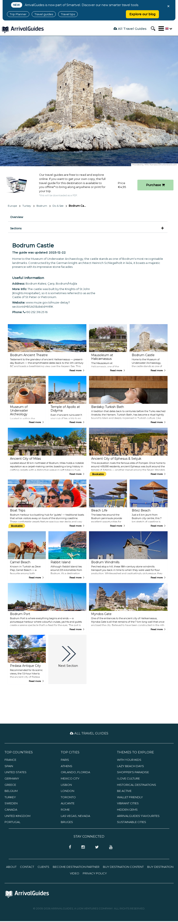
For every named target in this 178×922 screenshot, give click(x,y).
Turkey (26, 205)
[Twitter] (96, 847)
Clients (43, 866)
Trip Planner (18, 14)
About (11, 866)
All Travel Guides (132, 29)
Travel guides (44, 14)
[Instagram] (82, 847)
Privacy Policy (95, 873)
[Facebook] (68, 847)
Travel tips (68, 14)
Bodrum (41, 205)
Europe (12, 205)
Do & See (58, 205)
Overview (16, 217)
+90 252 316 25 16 (36, 312)
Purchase (154, 185)
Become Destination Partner (76, 866)
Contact (27, 866)
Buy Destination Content (123, 866)
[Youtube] (109, 847)
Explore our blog (142, 14)
